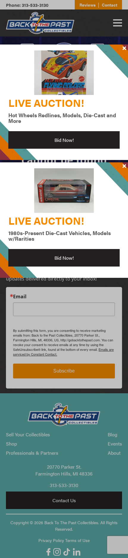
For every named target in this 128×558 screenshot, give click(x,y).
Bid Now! (64, 140)
